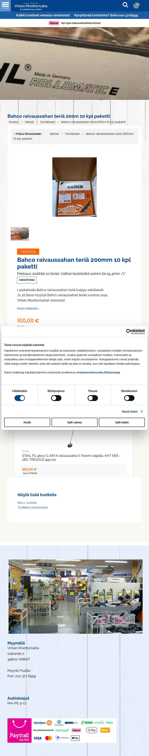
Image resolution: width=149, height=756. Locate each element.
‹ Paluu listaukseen (28, 134)
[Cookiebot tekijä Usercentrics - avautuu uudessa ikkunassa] (129, 331)
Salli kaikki (122, 422)
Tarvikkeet (47, 122)
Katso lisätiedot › (28, 308)
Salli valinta (74, 422)
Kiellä (27, 422)
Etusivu (14, 122)
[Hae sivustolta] (127, 5)
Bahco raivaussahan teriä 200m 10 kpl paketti (93, 122)
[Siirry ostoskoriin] (136, 5)
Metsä (29, 122)
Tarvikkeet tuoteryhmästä (33, 507)
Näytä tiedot (129, 411)
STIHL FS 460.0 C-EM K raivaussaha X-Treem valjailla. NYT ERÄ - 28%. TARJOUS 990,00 (71, 457)
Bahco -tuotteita (27, 502)
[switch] (56, 398)
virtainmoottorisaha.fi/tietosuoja (98, 372)
